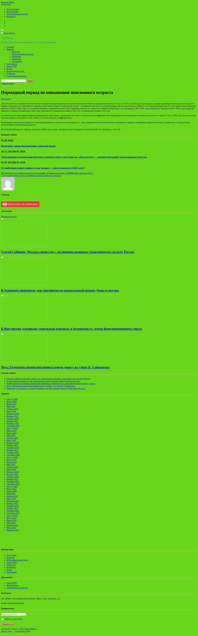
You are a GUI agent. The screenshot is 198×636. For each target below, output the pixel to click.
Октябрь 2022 (12, 510)
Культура (16, 52)
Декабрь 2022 (12, 506)
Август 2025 (12, 428)
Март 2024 (11, 469)
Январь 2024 (12, 474)
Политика (16, 59)
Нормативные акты (15, 71)
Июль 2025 (11, 431)
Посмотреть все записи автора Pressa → (19, 200)
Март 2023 (11, 498)
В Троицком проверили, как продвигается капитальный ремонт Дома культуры (60, 290)
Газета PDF (11, 66)
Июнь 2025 (11, 433)
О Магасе (10, 73)
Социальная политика (16, 76)
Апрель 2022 (12, 525)
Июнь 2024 (11, 462)
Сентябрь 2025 (13, 426)
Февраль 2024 (12, 472)
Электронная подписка (17, 14)
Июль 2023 (11, 489)
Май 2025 (10, 435)
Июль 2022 (11, 518)
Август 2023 (12, 486)
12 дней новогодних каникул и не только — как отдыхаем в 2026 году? (43, 168)
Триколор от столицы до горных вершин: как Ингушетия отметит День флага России (45, 388)
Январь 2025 (12, 445)
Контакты (10, 16)
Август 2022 (12, 515)
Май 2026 (10, 406)
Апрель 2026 (12, 409)
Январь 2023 (12, 503)
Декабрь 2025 (12, 418)
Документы (11, 64)
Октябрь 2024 (12, 452)
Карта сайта (6, 631)
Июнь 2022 (11, 520)
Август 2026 (12, 399)
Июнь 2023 (11, 491)
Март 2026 (11, 411)
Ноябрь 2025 (12, 421)
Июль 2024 (11, 460)
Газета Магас (7, 38)
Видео (9, 69)
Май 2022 (10, 523)
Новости (10, 49)
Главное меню (7, 83)
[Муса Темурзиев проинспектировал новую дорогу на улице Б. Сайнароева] (24, 361)
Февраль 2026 (12, 414)
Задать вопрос (12, 9)
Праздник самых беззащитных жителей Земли (28, 146)
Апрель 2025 (12, 438)
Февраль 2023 (12, 501)
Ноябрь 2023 (12, 479)
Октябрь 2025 (12, 423)
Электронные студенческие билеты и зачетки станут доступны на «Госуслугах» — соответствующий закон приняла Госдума (74, 157)
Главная (10, 47)
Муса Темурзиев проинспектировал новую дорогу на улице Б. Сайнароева (55, 367)
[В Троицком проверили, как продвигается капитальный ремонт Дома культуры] (24, 284)
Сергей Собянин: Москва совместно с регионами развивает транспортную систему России (67, 252)
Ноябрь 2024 (12, 450)
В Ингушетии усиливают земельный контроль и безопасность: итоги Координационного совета (71, 328)
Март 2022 (11, 527)
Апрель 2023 (12, 496)
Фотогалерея (12, 11)
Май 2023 (10, 494)
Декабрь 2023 (12, 477)
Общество (16, 56)
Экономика (11, 572)
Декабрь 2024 (12, 447)
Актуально (17, 61)
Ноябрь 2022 (12, 508)
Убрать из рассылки (13, 619)
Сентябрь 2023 (13, 484)
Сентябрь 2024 (13, 455)
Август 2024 (12, 457)
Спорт (9, 570)
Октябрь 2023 (12, 481)
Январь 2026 (12, 416)
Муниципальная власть (22, 54)
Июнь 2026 (11, 404)
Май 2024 (10, 464)
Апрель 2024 (12, 467)
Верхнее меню (7, 2)
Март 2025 (11, 440)
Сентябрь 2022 (13, 513)
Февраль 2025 (12, 443)
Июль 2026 (11, 401)
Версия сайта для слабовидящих (22, 204)
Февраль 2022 (12, 530)
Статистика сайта (22, 631)
